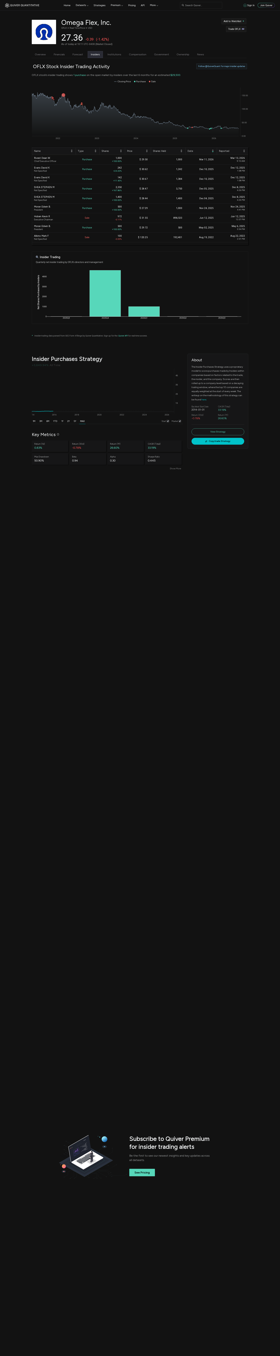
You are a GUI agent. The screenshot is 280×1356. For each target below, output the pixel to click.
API (143, 5)
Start (164, 421)
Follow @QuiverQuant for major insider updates (221, 66)
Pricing (132, 5)
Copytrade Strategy (219, 441)
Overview (40, 54)
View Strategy (217, 431)
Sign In (251, 5)
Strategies (99, 5)
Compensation (137, 54)
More (153, 5)
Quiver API (123, 335)
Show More (175, 468)
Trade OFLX (234, 29)
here (204, 399)
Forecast (77, 54)
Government (161, 54)
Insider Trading (50, 257)
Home (67, 5)
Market (175, 421)
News (200, 54)
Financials (59, 54)
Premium (116, 5)
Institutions (114, 54)
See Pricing (142, 1172)
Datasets (81, 5)
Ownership (183, 54)
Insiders (95, 54)
